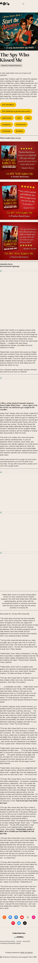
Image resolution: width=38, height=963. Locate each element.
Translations (4, 943)
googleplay (6, 124)
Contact (19, 941)
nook (19, 118)
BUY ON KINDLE (8, 105)
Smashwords (21, 124)
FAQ (28, 941)
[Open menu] (23, 4)
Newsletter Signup (14, 943)
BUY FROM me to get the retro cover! (16, 111)
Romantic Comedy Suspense (11, 65)
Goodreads (6, 131)
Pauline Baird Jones (19, 933)
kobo (28, 118)
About (25, 941)
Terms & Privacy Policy (7, 941)
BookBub (19, 131)
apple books (6, 118)
